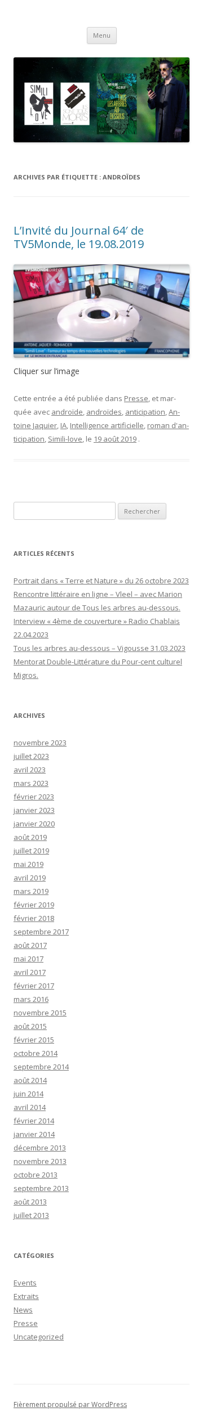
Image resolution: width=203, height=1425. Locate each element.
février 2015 (34, 1040)
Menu (102, 35)
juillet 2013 (31, 1215)
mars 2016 (31, 999)
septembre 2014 (41, 1067)
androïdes (104, 412)
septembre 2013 (41, 1188)
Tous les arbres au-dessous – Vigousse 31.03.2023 (100, 648)
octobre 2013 (36, 1175)
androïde (67, 412)
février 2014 (34, 1121)
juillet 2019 (31, 851)
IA (63, 425)
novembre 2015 (40, 1013)
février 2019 (34, 905)
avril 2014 (30, 1107)
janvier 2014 (34, 1134)
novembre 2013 (40, 1161)
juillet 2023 (31, 756)
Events (25, 1283)
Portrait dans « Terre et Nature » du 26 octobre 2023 (101, 581)
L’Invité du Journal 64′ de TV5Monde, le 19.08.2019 (79, 237)
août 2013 (30, 1202)
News (23, 1310)
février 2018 (34, 918)
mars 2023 (31, 783)
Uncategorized (39, 1337)
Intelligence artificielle (107, 425)
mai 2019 (28, 864)
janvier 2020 (34, 824)
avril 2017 (30, 972)
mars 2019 (31, 891)
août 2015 (30, 1026)
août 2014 (30, 1080)
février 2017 (34, 986)
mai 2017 (28, 959)
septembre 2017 (41, 932)
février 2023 (34, 797)
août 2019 (30, 837)
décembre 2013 (40, 1148)
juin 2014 (28, 1094)
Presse (136, 398)
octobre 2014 (36, 1053)
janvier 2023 (34, 810)
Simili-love (65, 439)
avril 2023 (30, 770)
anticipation (145, 412)
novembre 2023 (40, 743)
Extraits (26, 1296)
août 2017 (30, 945)
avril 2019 (30, 878)
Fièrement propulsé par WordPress (70, 1404)
